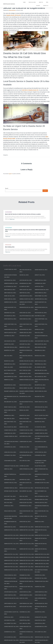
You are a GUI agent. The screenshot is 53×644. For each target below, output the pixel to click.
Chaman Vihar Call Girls (10, 430)
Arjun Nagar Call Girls (41, 312)
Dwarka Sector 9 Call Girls (11, 569)
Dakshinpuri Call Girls (25, 474)
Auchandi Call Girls (9, 335)
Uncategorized (8, 212)
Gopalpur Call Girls (40, 623)
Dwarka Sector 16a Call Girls (26, 539)
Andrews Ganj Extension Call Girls (26, 303)
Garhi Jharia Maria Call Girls (40, 599)
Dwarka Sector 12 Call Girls (27, 529)
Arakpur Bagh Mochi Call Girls (41, 308)
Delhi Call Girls (32, 2)
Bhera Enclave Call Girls (41, 407)
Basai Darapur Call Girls (10, 376)
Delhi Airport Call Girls (26, 491)
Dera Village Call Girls (25, 499)
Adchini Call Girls (24, 274)
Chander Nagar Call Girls (26, 433)
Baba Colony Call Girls (41, 344)
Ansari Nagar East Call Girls (41, 303)
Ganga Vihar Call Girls (40, 595)
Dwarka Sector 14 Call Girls (27, 535)
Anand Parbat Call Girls (41, 295)
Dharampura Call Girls (25, 505)
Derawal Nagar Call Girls (41, 499)
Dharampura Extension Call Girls (42, 506)
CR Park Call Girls (24, 465)
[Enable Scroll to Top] (50, 641)
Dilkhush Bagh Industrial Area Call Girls (10, 517)
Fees (47, 2)
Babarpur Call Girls (25, 347)
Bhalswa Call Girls (39, 396)
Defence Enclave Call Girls (42, 487)
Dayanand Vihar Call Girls (10, 487)
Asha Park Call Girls (40, 315)
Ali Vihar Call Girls (24, 286)
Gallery (38, 5)
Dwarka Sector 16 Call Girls (11, 538)
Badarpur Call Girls (9, 350)
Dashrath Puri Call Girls (10, 482)
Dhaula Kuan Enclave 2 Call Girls (42, 512)
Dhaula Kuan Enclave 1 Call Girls (26, 512)
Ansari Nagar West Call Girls (10, 308)
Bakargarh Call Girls (9, 364)
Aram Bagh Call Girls (9, 312)
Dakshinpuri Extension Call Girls (42, 475)
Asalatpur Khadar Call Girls (27, 315)
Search (6, 188)
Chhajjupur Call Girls (40, 441)
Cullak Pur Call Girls (40, 465)
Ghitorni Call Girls (24, 617)
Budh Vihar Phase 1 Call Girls (10, 422)
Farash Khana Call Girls (10, 575)
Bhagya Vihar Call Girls (41, 391)
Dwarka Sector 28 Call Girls (27, 560)
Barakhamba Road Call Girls (42, 373)
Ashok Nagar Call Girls (10, 318)
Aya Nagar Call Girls (25, 335)
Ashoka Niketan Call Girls (10, 329)
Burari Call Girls (24, 426)
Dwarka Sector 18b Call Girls (10, 550)
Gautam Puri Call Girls (10, 606)
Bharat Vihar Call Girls (10, 407)
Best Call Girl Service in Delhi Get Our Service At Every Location (23, 214)
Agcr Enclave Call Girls (26, 280)
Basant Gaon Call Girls (25, 376)
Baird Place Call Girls (40, 360)
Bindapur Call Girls (25, 415)
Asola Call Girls (39, 332)
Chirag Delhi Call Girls (10, 452)
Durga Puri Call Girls (25, 521)
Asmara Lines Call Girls (25, 332)
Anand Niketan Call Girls (26, 295)
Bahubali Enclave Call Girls (27, 360)
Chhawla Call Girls (24, 446)
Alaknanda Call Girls (40, 283)
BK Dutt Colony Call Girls (41, 415)
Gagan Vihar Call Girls (25, 591)
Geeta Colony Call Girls (26, 606)
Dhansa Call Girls (8, 505)
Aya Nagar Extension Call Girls (41, 336)
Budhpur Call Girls (40, 421)
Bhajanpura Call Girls (25, 396)
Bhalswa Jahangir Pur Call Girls (26, 402)
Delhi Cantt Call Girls (10, 496)
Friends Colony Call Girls (41, 581)
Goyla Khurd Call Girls (10, 637)
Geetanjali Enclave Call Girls (41, 607)
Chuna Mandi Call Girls (10, 460)
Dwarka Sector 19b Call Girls (41, 550)
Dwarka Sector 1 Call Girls (26, 526)
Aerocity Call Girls (40, 274)
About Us (41, 2)
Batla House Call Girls (40, 376)
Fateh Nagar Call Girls (10, 578)
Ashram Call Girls (39, 329)
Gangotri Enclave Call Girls (11, 598)
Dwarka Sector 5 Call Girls (42, 563)
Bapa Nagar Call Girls (25, 373)
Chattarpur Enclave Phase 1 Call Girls (42, 437)
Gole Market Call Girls (10, 623)
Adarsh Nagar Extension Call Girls (10, 276)
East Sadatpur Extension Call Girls (41, 571)
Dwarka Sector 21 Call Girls (42, 554)
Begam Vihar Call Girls (25, 384)
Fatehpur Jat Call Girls (41, 578)
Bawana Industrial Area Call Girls (42, 380)
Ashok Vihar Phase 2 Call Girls (10, 325)
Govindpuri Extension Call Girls (26, 632)
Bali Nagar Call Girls (40, 367)
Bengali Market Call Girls (26, 388)
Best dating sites (9, 247)
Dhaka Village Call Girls (41, 502)
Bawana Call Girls (8, 379)
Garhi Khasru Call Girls (10, 603)
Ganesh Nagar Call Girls (26, 595)
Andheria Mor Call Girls (41, 299)
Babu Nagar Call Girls (40, 347)
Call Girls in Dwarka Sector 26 (30, 90)
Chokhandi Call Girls (40, 455)
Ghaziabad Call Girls (25, 611)
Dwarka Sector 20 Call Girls (27, 554)
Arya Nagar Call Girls (9, 315)
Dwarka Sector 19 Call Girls (27, 548)
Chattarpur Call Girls (25, 436)
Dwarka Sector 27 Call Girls (11, 560)
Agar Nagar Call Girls (10, 280)
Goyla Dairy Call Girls (40, 631)
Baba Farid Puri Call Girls (10, 347)
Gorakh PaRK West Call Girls (25, 627)
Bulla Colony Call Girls (10, 426)
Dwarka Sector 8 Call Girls (42, 566)
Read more (12, 219)
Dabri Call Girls (8, 468)
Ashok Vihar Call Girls (25, 318)
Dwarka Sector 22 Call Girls (11, 557)
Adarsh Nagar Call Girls (41, 269)
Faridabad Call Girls (25, 575)
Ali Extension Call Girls (10, 286)
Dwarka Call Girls (39, 521)
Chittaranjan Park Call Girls (25, 456)
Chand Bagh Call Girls (10, 433)
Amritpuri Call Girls (25, 292)
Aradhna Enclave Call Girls (27, 307)
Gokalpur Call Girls (25, 620)
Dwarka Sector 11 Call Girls (11, 529)
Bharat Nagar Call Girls (41, 401)
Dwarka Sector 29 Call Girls (42, 560)
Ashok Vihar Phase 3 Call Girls (26, 325)
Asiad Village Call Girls (10, 332)
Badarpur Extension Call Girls (26, 351)
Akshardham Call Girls (25, 283)
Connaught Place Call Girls (11, 465)
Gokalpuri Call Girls (40, 620)
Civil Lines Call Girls (25, 460)
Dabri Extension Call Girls (26, 468)
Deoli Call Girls (24, 496)
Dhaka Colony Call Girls (26, 502)
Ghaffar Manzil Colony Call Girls (11, 613)
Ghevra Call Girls (8, 617)
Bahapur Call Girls (9, 360)
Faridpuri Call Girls (40, 575)
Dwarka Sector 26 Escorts (13, 15)
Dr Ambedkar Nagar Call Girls (10, 522)
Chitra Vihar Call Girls (40, 452)
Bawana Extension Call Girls (27, 379)
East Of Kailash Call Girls (26, 569)
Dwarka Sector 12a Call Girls (41, 531)
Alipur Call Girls (39, 286)
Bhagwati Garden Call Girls (11, 391)
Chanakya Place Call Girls (26, 430)
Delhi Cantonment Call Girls (41, 492)
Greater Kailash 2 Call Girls (11, 640)
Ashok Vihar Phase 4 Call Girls (41, 325)
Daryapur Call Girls (25, 479)
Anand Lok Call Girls (9, 295)
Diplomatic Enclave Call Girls (41, 517)
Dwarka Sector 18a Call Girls (41, 544)
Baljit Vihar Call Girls (25, 370)
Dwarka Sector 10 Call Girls (42, 526)
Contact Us (45, 5)
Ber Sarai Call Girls (40, 388)
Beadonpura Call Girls (10, 384)
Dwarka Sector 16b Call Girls (41, 539)
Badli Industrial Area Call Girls (26, 356)
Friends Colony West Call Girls (26, 587)
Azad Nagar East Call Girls (26, 341)
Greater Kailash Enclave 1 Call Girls (26, 641)
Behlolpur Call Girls (9, 388)
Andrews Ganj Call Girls (10, 302)
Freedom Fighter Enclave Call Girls (10, 582)
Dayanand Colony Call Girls (42, 482)
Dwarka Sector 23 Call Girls (27, 557)
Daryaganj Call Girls (9, 479)
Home (24, 2)
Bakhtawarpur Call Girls (26, 364)
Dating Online (8, 244)
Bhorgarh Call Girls (40, 410)
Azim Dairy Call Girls (25, 344)
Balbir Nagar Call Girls (26, 367)
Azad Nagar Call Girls (9, 341)
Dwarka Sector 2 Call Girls (11, 554)
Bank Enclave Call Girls (41, 370)
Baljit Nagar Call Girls (10, 370)
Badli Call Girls (8, 355)
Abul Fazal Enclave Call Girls (26, 270)
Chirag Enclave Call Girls (26, 452)
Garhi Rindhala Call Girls (26, 603)
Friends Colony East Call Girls (10, 587)
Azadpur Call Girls (9, 344)
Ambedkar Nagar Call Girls (42, 289)
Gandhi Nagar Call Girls (41, 591)
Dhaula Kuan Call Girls (10, 510)
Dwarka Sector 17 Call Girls (11, 543)
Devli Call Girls (8, 502)
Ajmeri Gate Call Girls (40, 280)
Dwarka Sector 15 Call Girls (42, 535)
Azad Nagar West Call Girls (42, 341)
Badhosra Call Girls (40, 350)
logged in (10, 173)
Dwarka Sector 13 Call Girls (11, 535)
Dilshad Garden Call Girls (26, 516)
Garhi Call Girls (24, 598)
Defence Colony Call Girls (26, 487)
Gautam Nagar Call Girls (41, 603)
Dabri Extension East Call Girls (41, 470)
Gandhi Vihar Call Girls (10, 595)
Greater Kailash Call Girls (26, 637)
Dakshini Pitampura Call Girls (10, 475)
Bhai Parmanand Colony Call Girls (11, 397)
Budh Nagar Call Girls (40, 418)
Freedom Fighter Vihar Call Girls (27, 582)
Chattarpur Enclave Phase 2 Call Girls (11, 442)
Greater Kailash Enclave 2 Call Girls (41, 641)
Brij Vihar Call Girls (9, 418)
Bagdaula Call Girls (40, 355)
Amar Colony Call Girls (26, 289)
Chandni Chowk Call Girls (10, 436)
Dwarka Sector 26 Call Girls (42, 557)
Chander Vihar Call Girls (41, 433)
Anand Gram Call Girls (40, 292)
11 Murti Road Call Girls (10, 269)
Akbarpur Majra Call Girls (11, 283)
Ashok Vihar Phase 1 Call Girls (41, 320)
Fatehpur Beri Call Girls (26, 578)
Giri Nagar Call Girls (9, 620)
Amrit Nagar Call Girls (10, 292)
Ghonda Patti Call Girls (41, 617)
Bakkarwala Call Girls (40, 364)
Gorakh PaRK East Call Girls (11, 626)
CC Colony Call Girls (40, 426)
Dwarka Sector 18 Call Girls (27, 543)
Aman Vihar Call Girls (9, 289)
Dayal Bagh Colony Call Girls (26, 483)
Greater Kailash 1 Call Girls (42, 637)
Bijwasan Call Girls (9, 415)
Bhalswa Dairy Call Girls (10, 401)
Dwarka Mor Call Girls (10, 526)
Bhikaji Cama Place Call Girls (10, 411)
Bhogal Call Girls (24, 410)
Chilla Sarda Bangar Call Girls (41, 448)
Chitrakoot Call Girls (10, 455)
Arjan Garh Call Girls (25, 312)
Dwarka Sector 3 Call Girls (11, 563)
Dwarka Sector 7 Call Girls (26, 566)
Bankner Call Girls (9, 373)
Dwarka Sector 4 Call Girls (26, 563)
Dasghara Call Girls (40, 479)
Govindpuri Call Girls (9, 631)
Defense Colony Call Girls (11, 491)
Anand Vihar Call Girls (10, 299)
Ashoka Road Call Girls (25, 329)
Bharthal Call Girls (25, 407)
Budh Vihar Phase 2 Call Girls (25, 422)
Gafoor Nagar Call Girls (10, 591)
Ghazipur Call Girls (40, 611)
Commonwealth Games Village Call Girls (40, 461)
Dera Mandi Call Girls (9, 499)
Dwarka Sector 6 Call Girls (11, 566)
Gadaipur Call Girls (40, 586)
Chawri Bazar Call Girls (26, 441)
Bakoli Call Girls (8, 367)
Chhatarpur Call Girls (10, 446)
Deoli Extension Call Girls (41, 496)
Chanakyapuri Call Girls (41, 430)
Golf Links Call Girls (25, 623)
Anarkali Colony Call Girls (26, 299)
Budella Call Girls (24, 418)
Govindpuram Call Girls (41, 626)
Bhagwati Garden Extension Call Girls (27, 392)
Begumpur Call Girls (40, 384)
